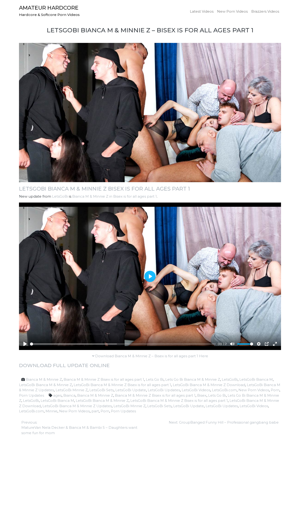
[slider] (123, 344)
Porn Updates (31, 395)
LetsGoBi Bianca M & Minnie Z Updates (77, 406)
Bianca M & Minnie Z (44, 379)
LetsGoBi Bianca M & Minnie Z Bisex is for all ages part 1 (104, 188)
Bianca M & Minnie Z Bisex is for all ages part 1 (104, 379)
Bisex (201, 395)
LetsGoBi (60, 196)
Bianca (69, 395)
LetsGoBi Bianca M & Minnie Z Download (209, 385)
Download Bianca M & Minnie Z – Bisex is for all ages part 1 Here (151, 356)
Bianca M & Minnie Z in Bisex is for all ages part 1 (114, 196)
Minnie (51, 411)
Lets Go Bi (155, 379)
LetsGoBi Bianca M (256, 379)
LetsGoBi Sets (101, 390)
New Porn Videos (232, 11)
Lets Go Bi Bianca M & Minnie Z (192, 379)
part (95, 411)
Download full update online (64, 365)
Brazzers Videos (265, 11)
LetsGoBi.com (224, 390)
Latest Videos (202, 11)
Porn (275, 390)
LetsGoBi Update (130, 390)
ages (57, 395)
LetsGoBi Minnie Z (72, 390)
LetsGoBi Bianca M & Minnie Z (45, 385)
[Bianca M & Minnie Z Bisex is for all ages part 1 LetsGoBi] (150, 112)
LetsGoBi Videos (196, 390)
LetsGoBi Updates (164, 390)
